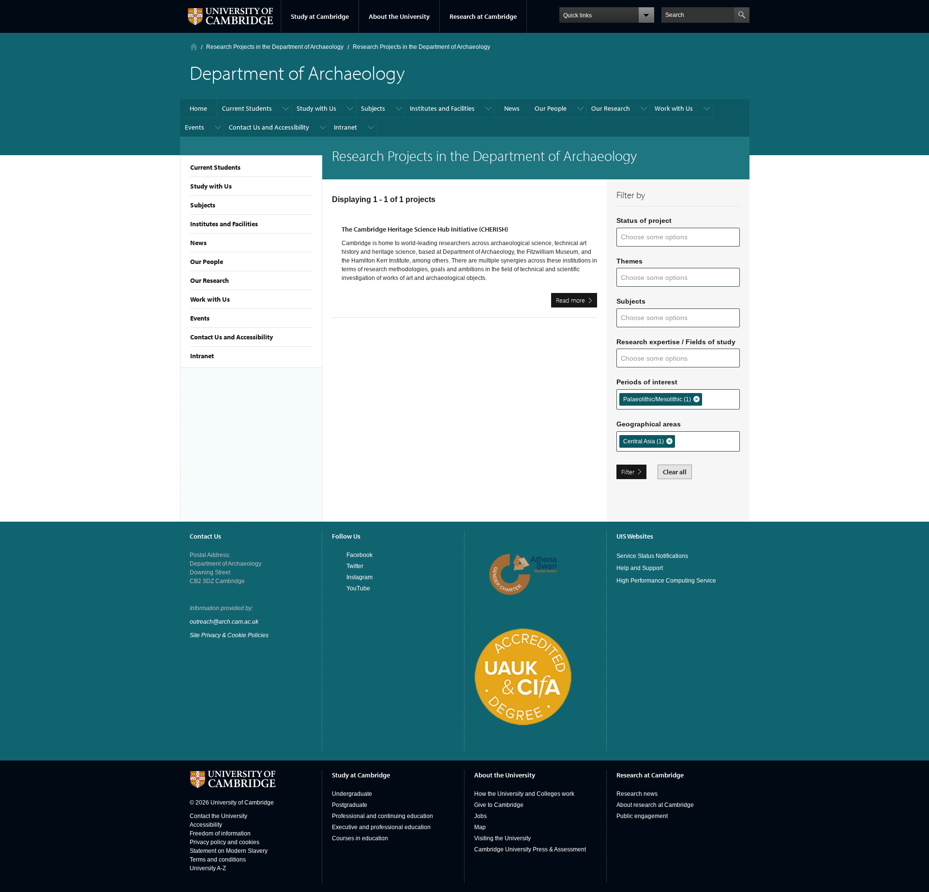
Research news (637, 793)
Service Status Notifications (652, 556)
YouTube (358, 588)
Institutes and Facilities (224, 223)
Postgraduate (349, 805)
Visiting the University (502, 838)
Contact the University (218, 816)
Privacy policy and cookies (224, 842)
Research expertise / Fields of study (675, 342)
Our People (206, 261)
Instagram (359, 577)
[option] (660, 399)
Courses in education (360, 838)
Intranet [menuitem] (345, 127)
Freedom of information (220, 833)
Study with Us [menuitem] (316, 108)
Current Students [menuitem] (247, 108)
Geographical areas (648, 424)
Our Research (209, 280)
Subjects (202, 205)
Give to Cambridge (499, 805)
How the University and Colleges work (524, 793)
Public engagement (642, 816)
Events (200, 318)
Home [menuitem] (198, 108)
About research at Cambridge (655, 805)
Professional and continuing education (382, 816)
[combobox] (660, 237)
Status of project (644, 220)
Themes (629, 261)
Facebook (359, 555)
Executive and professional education (381, 827)
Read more (576, 301)
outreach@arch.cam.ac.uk (224, 621)
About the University (399, 16)
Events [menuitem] (194, 127)
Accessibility (206, 824)
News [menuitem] (512, 108)
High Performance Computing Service (666, 580)
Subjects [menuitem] (373, 108)
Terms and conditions (218, 859)
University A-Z (208, 868)
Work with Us (210, 299)
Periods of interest (646, 382)
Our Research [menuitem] (610, 108)
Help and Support (639, 568)
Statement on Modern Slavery (229, 851)
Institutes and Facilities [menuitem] (442, 108)
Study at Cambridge (320, 16)
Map (480, 827)
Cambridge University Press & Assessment (530, 849)
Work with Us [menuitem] (674, 108)
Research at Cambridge (483, 16)
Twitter (354, 566)
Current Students (215, 167)
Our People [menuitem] (551, 108)
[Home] (194, 47)
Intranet (202, 355)
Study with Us (211, 186)
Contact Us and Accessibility (231, 337)
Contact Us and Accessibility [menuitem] (269, 127)
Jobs (480, 816)
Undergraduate (352, 793)
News (198, 242)
